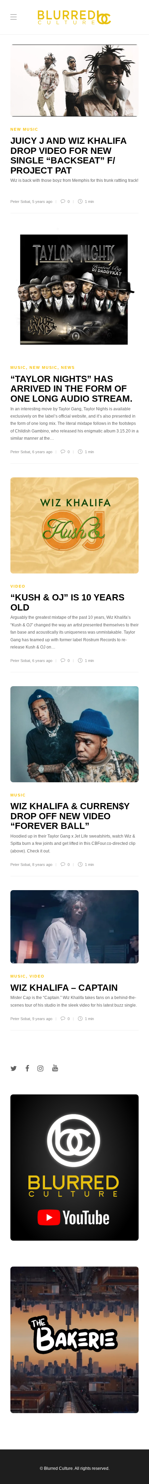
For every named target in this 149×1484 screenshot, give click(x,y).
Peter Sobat (20, 201)
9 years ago (42, 1019)
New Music (24, 129)
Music (18, 367)
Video (18, 586)
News (68, 367)
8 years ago (42, 864)
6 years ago (42, 452)
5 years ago (42, 201)
